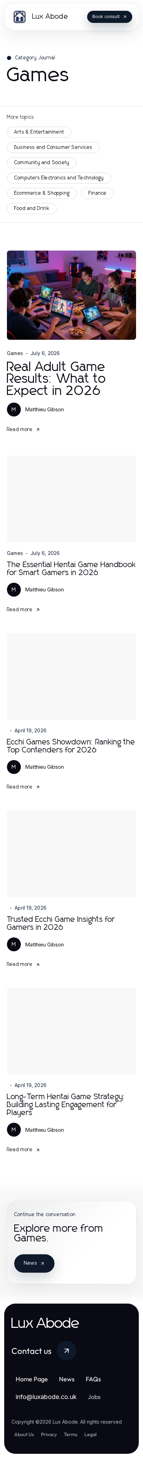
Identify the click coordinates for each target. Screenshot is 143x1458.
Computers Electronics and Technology (59, 178)
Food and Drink (31, 208)
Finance (98, 193)
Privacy (49, 1434)
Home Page (32, 1379)
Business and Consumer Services (53, 147)
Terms (70, 1434)
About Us (24, 1434)
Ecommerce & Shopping (42, 193)
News (30, 1263)
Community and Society (41, 162)
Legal (90, 1434)
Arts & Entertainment (39, 132)
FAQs (93, 1379)
